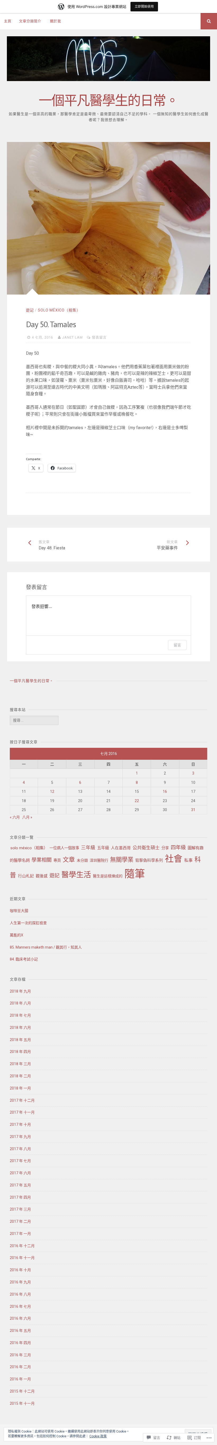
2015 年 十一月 (22, 1403)
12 (52, 791)
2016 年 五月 (20, 1330)
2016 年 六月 (20, 1318)
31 (193, 810)
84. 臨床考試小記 (24, 959)
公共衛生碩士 (146, 847)
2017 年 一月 (20, 1233)
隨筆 (134, 874)
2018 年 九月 (20, 991)
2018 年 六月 (20, 1027)
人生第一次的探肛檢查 (28, 923)
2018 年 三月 (20, 1064)
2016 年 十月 (20, 1270)
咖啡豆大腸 (19, 911)
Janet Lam (72, 337)
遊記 (30, 310)
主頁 (7, 21)
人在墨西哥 (121, 848)
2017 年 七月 (20, 1161)
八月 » (27, 817)
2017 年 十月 (20, 1124)
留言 (177, 645)
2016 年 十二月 (22, 1246)
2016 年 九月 (20, 1282)
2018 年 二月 (20, 1076)
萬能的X (16, 935)
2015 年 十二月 (22, 1391)
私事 (188, 860)
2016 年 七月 (20, 1306)
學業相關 (41, 860)
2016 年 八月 (20, 1294)
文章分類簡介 (30, 21)
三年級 (88, 847)
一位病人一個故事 (64, 848)
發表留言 (99, 337)
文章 (69, 859)
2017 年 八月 (20, 1149)
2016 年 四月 (20, 1343)
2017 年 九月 (20, 1137)
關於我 (55, 21)
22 (137, 801)
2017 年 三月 (20, 1209)
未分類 (82, 860)
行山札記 (26, 876)
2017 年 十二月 (22, 1100)
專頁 (57, 860)
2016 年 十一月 (22, 1258)
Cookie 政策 (98, 1436)
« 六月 (15, 817)
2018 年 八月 (20, 1003)
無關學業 (121, 859)
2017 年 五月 (20, 1185)
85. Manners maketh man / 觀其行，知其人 (46, 947)
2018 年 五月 (20, 1040)
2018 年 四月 (20, 1052)
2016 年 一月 (20, 1379)
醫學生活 (76, 874)
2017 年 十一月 (22, 1112)
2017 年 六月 (20, 1173)
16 (165, 791)
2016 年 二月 (20, 1367)
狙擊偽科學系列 (149, 860)
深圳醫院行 (99, 860)
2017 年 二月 (20, 1221)
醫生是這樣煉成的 (108, 876)
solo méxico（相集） (59, 310)
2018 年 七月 (20, 1015)
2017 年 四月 (20, 1197)
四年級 (178, 847)
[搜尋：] (34, 720)
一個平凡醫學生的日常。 (108, 100)
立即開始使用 (144, 6)
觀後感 (42, 876)
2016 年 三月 (20, 1355)
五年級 (103, 848)
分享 (165, 848)
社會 (173, 858)
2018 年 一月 (20, 1088)
